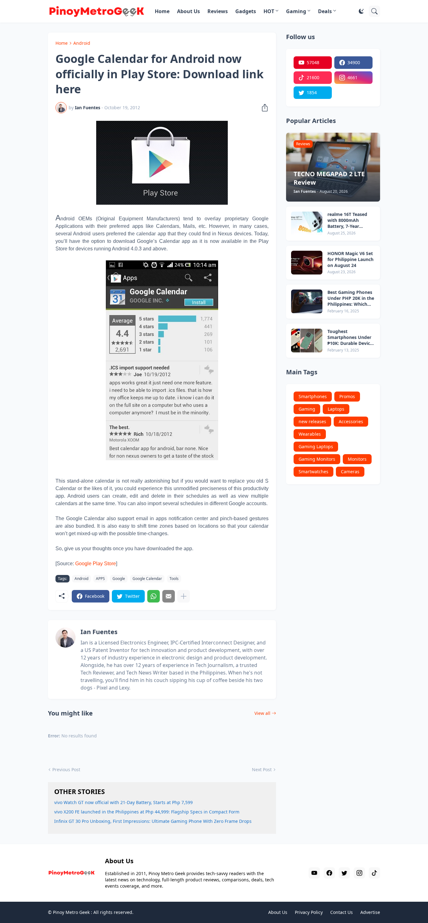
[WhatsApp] (153, 596)
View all (262, 713)
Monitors (357, 459)
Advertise (370, 912)
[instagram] (359, 873)
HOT (269, 11)
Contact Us (341, 912)
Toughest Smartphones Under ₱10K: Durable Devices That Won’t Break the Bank (351, 337)
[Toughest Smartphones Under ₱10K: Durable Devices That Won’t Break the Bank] (306, 340)
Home (162, 11)
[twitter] (344, 873)
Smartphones (313, 396)
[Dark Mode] (361, 11)
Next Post (262, 769)
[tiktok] (374, 873)
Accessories (351, 421)
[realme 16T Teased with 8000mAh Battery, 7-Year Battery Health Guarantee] (306, 223)
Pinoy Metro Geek (71, 912)
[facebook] (329, 873)
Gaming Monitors (317, 459)
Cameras (350, 471)
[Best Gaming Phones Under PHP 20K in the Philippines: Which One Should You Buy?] (306, 301)
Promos (347, 396)
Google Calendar (147, 578)
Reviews (217, 11)
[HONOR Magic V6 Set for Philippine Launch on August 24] (306, 262)
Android (81, 43)
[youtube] (314, 873)
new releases (312, 421)
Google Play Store (95, 563)
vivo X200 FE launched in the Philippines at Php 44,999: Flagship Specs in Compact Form (146, 812)
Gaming (296, 11)
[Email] (168, 596)
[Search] (374, 11)
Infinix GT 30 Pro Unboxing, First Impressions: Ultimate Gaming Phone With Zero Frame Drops (153, 821)
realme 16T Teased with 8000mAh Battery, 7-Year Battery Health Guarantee (347, 220)
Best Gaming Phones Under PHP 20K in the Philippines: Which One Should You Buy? (350, 298)
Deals (325, 11)
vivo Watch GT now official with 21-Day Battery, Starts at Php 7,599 (123, 802)
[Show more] (183, 596)
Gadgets (245, 11)
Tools (174, 578)
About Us (188, 11)
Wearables (310, 434)
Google (118, 578)
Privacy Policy (309, 912)
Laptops (336, 409)
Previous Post (66, 769)
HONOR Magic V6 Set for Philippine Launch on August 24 (350, 259)
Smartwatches (313, 471)
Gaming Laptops (316, 446)
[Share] (263, 107)
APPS (100, 578)
